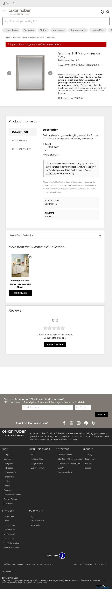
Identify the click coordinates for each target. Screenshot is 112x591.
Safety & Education (11, 548)
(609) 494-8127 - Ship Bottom (69, 464)
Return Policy (21, 149)
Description (20, 132)
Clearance (8, 490)
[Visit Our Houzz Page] (93, 423)
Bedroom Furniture (20, 37)
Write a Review (55, 344)
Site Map (88, 564)
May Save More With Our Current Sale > (79, 65)
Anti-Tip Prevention (11, 543)
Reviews (88, 464)
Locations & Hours (65, 455)
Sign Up (101, 414)
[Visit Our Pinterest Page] (86, 423)
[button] (4, 12)
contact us (51, 173)
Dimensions (19, 140)
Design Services (37, 464)
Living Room (11, 30)
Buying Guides (9, 525)
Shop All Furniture (11, 499)
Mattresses (58, 30)
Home (8, 37)
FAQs (33, 455)
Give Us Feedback (65, 472)
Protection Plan (37, 459)
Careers (88, 468)
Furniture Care (9, 530)
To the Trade (9, 516)
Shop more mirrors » (51, 44)
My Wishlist (35, 525)
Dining (43, 30)
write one (61, 338)
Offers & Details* (100, 564)
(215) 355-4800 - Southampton (70, 459)
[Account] (108, 12)
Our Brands (8, 504)
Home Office (98, 30)
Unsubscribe (9, 539)
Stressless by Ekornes (12, 495)
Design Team (90, 459)
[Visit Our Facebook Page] (64, 423)
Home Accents (77, 30)
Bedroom (29, 30)
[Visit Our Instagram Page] (79, 423)
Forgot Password (37, 521)
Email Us (61, 468)
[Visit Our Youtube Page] (71, 423)
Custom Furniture (38, 468)
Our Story (88, 455)
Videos (6, 521)
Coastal (7, 486)
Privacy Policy (77, 564)
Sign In (33, 516)
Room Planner (9, 534)
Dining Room (9, 464)
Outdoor (7, 481)
